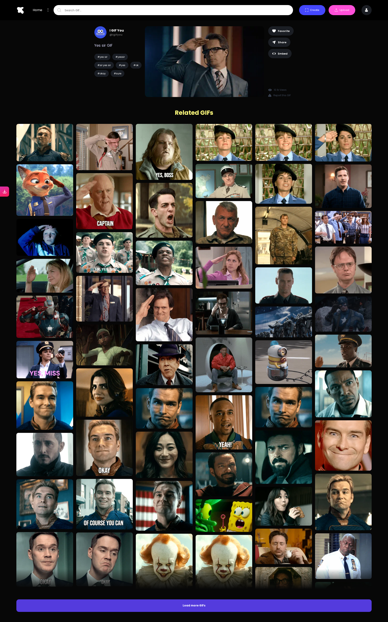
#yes (122, 65)
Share (282, 42)
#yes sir (102, 57)
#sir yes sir (104, 65)
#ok (135, 65)
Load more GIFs (194, 605)
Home (37, 10)
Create (314, 10)
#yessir (120, 57)
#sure (117, 73)
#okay (101, 73)
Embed (283, 54)
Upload (344, 10)
